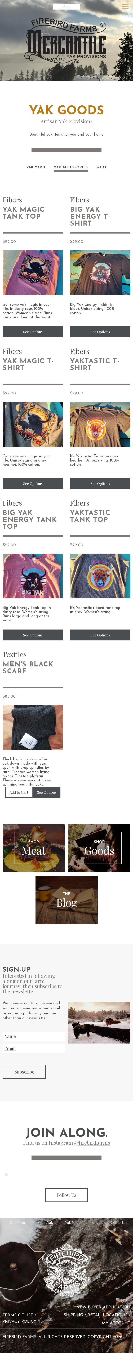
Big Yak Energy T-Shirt (90, 216)
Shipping (73, 1315)
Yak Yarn (35, 167)
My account (116, 1323)
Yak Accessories (71, 167)
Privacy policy (19, 1322)
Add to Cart (19, 792)
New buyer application (103, 1307)
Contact (117, 1222)
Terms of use (18, 1315)
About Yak (45, 1222)
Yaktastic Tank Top (90, 517)
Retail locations (107, 1315)
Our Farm (17, 1222)
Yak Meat (72, 1222)
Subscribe (24, 1072)
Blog (95, 1222)
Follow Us (66, 1195)
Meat (101, 167)
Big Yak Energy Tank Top (30, 520)
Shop (66, 6)
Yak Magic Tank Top (24, 213)
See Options (33, 331)
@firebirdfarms (92, 1142)
